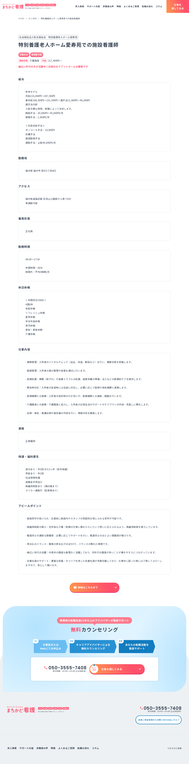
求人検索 (79, 6)
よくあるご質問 (131, 6)
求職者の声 (108, 6)
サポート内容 (93, 6)
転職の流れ (147, 6)
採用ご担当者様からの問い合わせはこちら (157, 719)
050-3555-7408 (67, 668)
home (21, 18)
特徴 (119, 6)
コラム (159, 6)
